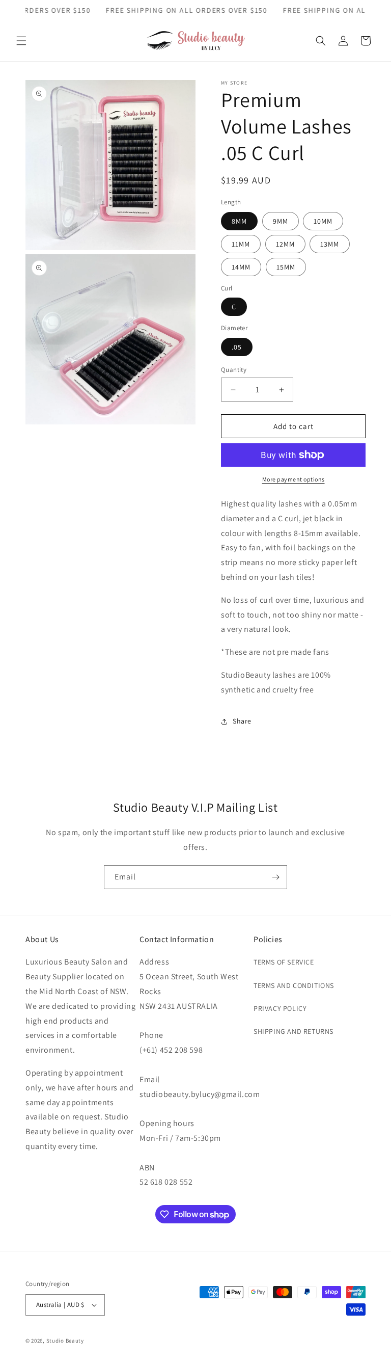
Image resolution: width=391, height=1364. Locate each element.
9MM (280, 221)
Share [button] (242, 721)
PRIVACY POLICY (280, 1008)
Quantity (233, 369)
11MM (241, 244)
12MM (285, 244)
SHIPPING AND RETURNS (293, 1031)
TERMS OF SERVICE (284, 962)
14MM (241, 267)
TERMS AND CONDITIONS (294, 985)
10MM (323, 221)
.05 (237, 347)
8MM (239, 221)
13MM (329, 244)
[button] (21, 41)
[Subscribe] (275, 877)
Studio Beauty (65, 1340)
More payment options (293, 479)
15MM (285, 267)
